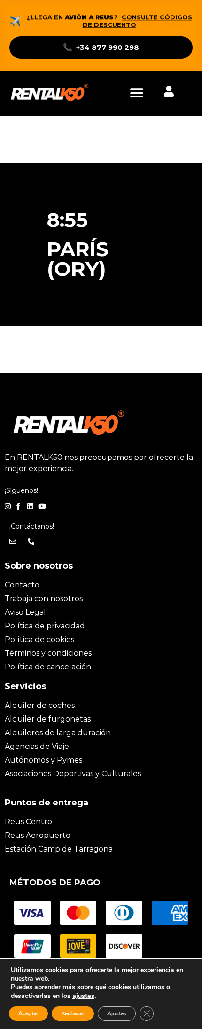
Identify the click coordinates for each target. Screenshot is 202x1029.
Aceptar (28, 1013)
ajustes (83, 995)
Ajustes (116, 1013)
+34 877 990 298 (101, 47)
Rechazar (73, 1013)
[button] (136, 93)
